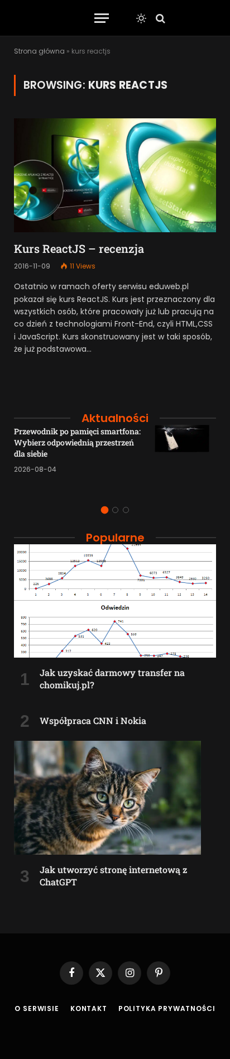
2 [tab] (115, 510)
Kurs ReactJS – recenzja (79, 248)
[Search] (159, 18)
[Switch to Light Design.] (141, 18)
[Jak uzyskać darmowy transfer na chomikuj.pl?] (115, 601)
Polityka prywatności (166, 1008)
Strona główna (39, 51)
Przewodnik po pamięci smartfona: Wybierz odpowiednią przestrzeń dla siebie (77, 442)
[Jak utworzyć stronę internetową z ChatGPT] (115, 798)
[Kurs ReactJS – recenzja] (115, 175)
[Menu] (101, 18)
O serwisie (37, 1008)
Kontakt (88, 1008)
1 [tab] (104, 510)
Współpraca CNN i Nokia (93, 720)
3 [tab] (126, 510)
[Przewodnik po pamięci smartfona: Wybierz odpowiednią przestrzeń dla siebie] (185, 455)
